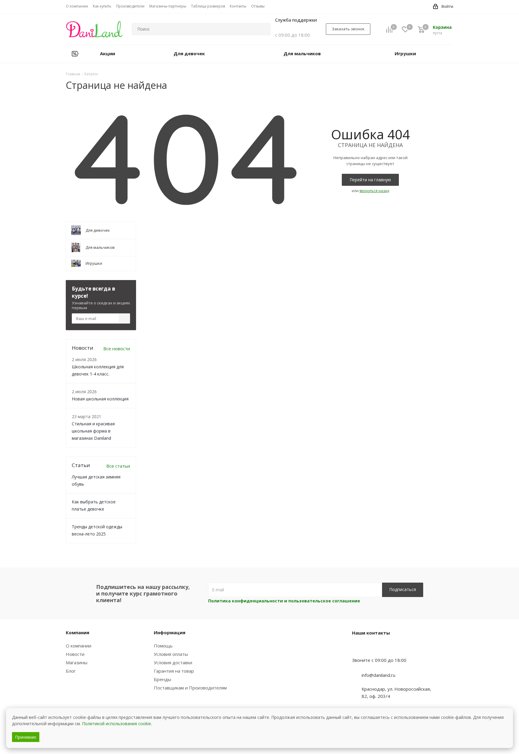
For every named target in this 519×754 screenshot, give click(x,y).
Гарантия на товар (174, 671)
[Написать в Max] (371, 648)
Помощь (163, 646)
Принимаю (25, 737)
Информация (169, 632)
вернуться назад (374, 190)
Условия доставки (173, 662)
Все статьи (118, 466)
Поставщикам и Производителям (190, 688)
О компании (78, 646)
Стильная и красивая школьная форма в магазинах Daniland (93, 431)
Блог (71, 671)
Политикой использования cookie (116, 723)
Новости (75, 654)
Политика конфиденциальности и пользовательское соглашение (284, 601)
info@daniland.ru (378, 675)
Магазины (76, 662)
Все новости (116, 348)
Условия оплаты (171, 654)
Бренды (162, 679)
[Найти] (263, 29)
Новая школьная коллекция (100, 399)
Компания (77, 632)
